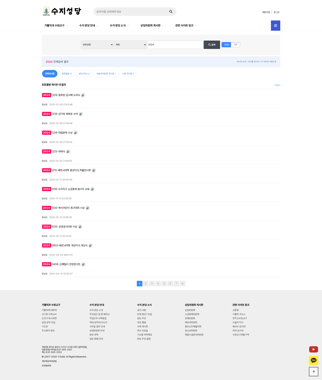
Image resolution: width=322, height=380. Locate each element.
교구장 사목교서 (49, 314)
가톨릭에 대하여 (49, 310)
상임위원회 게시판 (150, 25)
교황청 (236, 310)
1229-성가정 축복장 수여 (60, 113)
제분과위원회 (191, 322)
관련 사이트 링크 (184, 25)
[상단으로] (313, 371)
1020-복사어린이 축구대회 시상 (64, 207)
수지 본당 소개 (96, 310)
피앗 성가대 (238, 330)
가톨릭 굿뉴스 (239, 314)
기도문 (45, 326)
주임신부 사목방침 (97, 318)
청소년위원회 (191, 330)
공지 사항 (141, 310)
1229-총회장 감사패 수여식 (61, 95)
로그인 (276, 12)
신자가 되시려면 (49, 318)
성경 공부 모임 (48, 322)
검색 (213, 44)
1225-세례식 (54, 151)
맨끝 (182, 283)
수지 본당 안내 (87, 25)
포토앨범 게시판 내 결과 (54, 84)
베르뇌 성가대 (239, 326)
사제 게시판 (142, 326)
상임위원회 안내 (96, 330)
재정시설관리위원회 (194, 334)
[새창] (82, 95)
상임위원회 (190, 310)
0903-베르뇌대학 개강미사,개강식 (65, 245)
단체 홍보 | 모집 (144, 314)
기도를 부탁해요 (144, 334)
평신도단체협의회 (193, 326)
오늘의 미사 (238, 322)
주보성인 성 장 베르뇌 (99, 314)
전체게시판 (49, 73)
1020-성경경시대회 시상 (60, 226)
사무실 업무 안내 (97, 326)
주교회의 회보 (48, 330)
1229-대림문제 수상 (57, 132)
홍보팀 (44, 104)
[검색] (170, 11)
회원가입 (266, 12)
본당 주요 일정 (144, 338)
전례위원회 (190, 318)
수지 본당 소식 (118, 25)
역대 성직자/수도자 (98, 322)
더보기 (277, 85)
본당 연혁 (93, 334)
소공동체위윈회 (192, 314)
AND (226, 44)
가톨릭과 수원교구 (54, 25)
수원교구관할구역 (241, 334)
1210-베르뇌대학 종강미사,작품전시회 (67, 170)
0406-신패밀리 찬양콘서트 (61, 264)
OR (235, 44)
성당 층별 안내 (96, 338)
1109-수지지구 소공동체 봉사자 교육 (66, 189)
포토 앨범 (141, 322)
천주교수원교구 (240, 318)
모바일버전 (46, 365)
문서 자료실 (142, 330)
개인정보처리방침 (49, 361)
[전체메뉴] (275, 25)
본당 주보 (141, 318)
